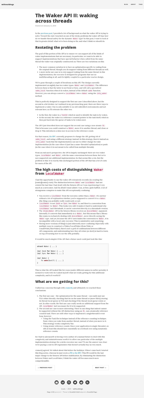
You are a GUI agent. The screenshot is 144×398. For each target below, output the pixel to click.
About (133, 4)
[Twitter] (75, 382)
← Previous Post (45, 368)
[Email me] (56, 382)
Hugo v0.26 (50, 392)
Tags (141, 4)
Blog (126, 4)
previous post (46, 33)
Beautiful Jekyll (74, 392)
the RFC (52, 136)
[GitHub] (69, 382)
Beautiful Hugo (92, 392)
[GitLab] (62, 382)
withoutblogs (7, 4)
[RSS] (87, 382)
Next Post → (100, 368)
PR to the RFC (75, 353)
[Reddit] (81, 382)
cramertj (68, 288)
